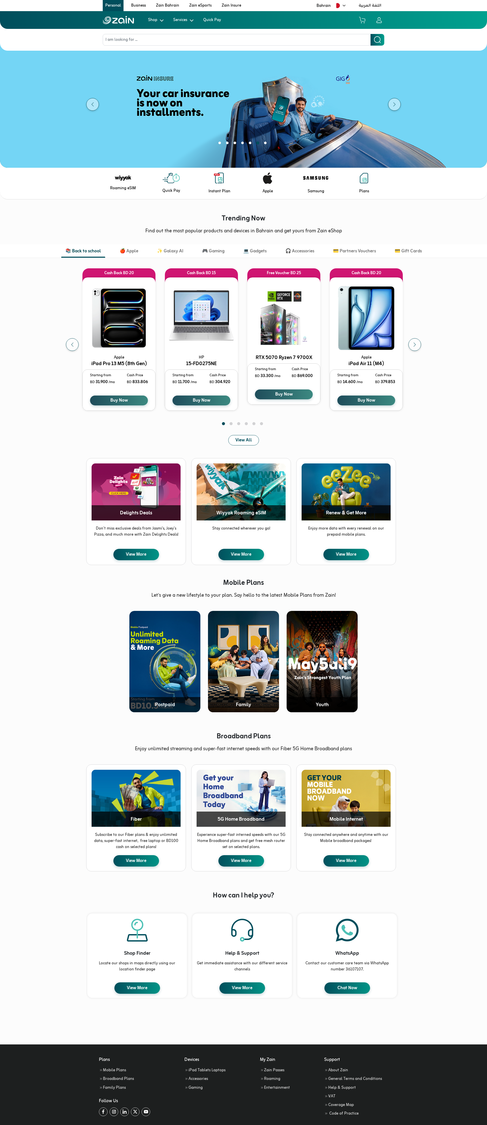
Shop (152, 20)
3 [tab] (235, 143)
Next (414, 344)
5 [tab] (251, 143)
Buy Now (119, 400)
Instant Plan (219, 191)
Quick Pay (212, 20)
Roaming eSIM (123, 188)
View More (136, 554)
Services (180, 20)
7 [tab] (266, 143)
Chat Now (347, 988)
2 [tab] (228, 143)
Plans (364, 191)
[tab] (83, 252)
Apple (268, 191)
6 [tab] (258, 143)
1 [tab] (220, 143)
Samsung (316, 191)
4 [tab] (243, 143)
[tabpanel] (243, 104)
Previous (72, 344)
